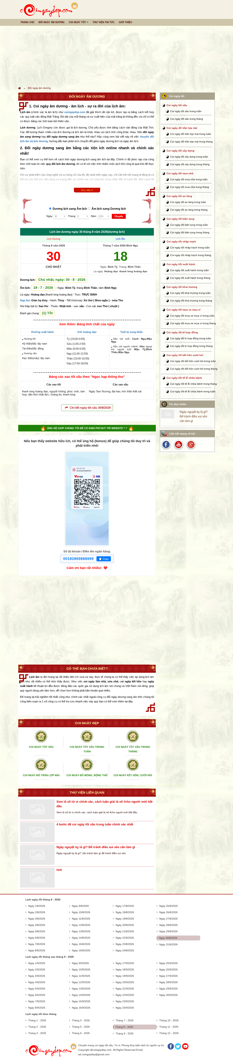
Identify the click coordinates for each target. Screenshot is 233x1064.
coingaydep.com (74, 112)
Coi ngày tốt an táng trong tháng (189, 209)
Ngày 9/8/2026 (80, 905)
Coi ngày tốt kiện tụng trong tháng (189, 232)
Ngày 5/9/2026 (36, 988)
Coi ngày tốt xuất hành (181, 264)
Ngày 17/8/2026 (125, 905)
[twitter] (190, 444)
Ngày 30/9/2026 (168, 994)
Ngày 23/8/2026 (125, 944)
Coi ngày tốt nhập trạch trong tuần (190, 247)
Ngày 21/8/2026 (125, 931)
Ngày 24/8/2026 (125, 950)
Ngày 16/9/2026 (81, 1007)
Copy (104, 558)
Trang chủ (27, 22)
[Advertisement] (116, 55)
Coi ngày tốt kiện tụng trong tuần (189, 224)
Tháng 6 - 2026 (81, 1033)
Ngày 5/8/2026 (36, 931)
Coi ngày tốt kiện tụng (180, 218)
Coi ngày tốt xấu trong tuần (186, 111)
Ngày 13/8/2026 (81, 931)
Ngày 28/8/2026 (168, 925)
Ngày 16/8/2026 (81, 950)
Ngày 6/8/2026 (36, 937)
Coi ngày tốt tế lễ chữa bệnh (184, 377)
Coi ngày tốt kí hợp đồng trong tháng (191, 346)
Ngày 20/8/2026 (125, 925)
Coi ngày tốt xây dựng (180, 150)
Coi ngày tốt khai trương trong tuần (190, 292)
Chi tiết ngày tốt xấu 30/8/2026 (90, 407)
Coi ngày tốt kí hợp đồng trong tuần (190, 338)
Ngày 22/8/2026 (125, 937)
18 (120, 256)
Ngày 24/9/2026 (125, 1007)
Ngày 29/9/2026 (168, 988)
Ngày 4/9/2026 (36, 982)
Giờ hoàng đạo (86, 331)
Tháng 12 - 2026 (169, 1033)
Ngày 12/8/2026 (81, 925)
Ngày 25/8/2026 (168, 905)
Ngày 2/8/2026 (36, 912)
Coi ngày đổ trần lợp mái (182, 127)
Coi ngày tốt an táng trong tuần (188, 202)
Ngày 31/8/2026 (168, 944)
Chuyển (118, 216)
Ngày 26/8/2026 (168, 912)
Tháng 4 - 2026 (81, 1020)
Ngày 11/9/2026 (81, 975)
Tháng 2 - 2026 (37, 1026)
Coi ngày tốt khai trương (182, 286)
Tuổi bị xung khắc (131, 331)
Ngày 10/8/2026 (81, 912)
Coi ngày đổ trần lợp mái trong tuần (190, 133)
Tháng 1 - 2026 (37, 1020)
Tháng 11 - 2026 (168, 1026)
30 (53, 256)
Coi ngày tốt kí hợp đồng (182, 332)
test (59, 870)
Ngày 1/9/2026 (36, 963)
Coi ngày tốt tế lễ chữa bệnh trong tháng (193, 383)
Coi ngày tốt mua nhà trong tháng (189, 187)
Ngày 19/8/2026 (125, 918)
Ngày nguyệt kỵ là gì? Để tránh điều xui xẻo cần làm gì (95, 847)
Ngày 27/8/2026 (168, 918)
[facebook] (166, 444)
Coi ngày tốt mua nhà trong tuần (189, 179)
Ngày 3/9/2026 (36, 975)
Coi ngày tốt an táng (179, 196)
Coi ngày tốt (77, 22)
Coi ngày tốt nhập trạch (181, 241)
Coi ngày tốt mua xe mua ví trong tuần (192, 315)
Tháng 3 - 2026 (37, 1033)
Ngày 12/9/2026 (81, 982)
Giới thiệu (125, 22)
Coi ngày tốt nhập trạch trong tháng (190, 255)
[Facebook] (170, 1048)
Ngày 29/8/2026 (168, 931)
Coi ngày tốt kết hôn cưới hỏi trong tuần (193, 361)
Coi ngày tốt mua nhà (180, 173)
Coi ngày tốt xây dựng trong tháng (190, 164)
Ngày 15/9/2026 (81, 1001)
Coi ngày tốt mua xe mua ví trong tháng (193, 323)
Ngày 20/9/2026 (125, 982)
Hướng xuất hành (42, 331)
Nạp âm (25, 300)
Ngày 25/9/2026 (168, 963)
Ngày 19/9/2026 (125, 975)
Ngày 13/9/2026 (81, 988)
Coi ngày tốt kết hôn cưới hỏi (185, 355)
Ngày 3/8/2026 (36, 918)
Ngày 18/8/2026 (125, 912)
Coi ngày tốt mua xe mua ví (183, 309)
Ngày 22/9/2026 (125, 994)
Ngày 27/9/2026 (168, 975)
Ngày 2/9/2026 (36, 969)
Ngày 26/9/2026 (168, 969)
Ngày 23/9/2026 (125, 1001)
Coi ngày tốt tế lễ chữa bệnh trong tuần (192, 391)
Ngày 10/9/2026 (81, 969)
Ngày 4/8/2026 (36, 925)
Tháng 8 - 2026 (124, 1026)
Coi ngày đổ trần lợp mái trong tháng (191, 141)
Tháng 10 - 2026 (169, 1020)
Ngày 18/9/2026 (125, 969)
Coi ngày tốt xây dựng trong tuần (189, 156)
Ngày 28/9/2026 (168, 982)
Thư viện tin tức (103, 22)
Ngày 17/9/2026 (125, 963)
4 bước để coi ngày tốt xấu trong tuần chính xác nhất (94, 824)
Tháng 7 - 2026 (124, 1020)
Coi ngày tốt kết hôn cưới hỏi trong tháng (193, 368)
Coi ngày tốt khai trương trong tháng (191, 300)
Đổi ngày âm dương (51, 22)
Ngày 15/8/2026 (81, 944)
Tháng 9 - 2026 (124, 1033)
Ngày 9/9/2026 (80, 963)
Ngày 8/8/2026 (36, 950)
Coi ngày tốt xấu (177, 105)
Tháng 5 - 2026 (81, 1026)
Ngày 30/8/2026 (168, 937)
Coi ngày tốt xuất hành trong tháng (190, 277)
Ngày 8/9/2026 (36, 1007)
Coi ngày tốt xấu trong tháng (186, 118)
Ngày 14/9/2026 (81, 994)
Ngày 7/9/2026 (36, 1001)
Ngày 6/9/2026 (36, 994)
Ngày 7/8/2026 (36, 944)
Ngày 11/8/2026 (81, 918)
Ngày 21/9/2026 (125, 988)
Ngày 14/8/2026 (81, 937)
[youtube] (178, 444)
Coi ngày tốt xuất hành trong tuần (189, 270)
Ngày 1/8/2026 (36, 905)
